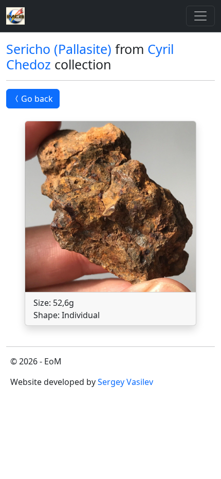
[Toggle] (200, 16)
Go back (37, 98)
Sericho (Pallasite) (59, 49)
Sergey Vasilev (125, 382)
